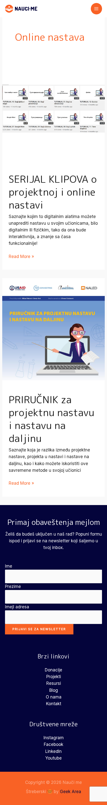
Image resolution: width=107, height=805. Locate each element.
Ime (8, 566)
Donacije (53, 669)
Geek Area (70, 791)
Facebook (53, 744)
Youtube (53, 758)
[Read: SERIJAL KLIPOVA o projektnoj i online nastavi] (53, 108)
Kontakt (53, 703)
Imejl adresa (17, 606)
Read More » (21, 257)
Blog (53, 690)
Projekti (53, 676)
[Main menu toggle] (96, 8)
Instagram (54, 737)
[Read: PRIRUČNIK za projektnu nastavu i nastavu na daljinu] (53, 329)
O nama (53, 697)
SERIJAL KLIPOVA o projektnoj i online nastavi (53, 192)
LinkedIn (53, 751)
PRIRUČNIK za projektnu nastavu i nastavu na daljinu (51, 419)
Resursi (53, 683)
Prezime (13, 586)
